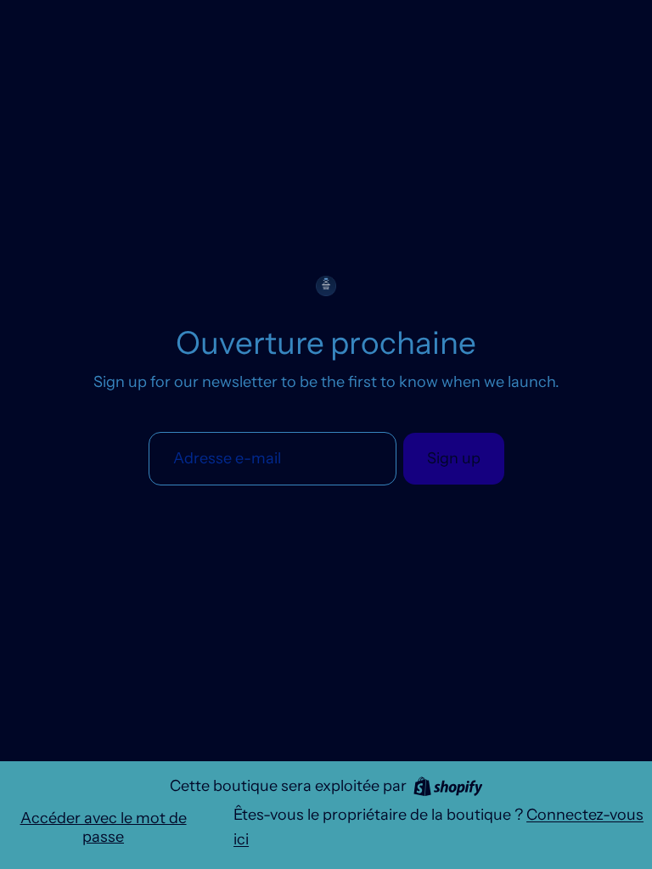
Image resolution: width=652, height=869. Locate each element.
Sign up (454, 458)
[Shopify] (448, 786)
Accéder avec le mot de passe (103, 827)
